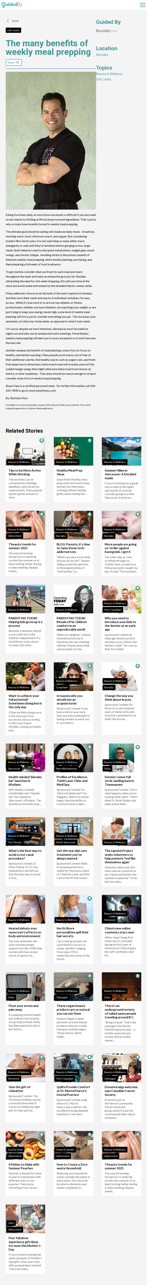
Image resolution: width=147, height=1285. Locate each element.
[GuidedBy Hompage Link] (11, 5)
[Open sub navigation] (143, 5)
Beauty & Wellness (109, 74)
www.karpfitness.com (42, 390)
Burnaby (102, 54)
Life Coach (13, 30)
